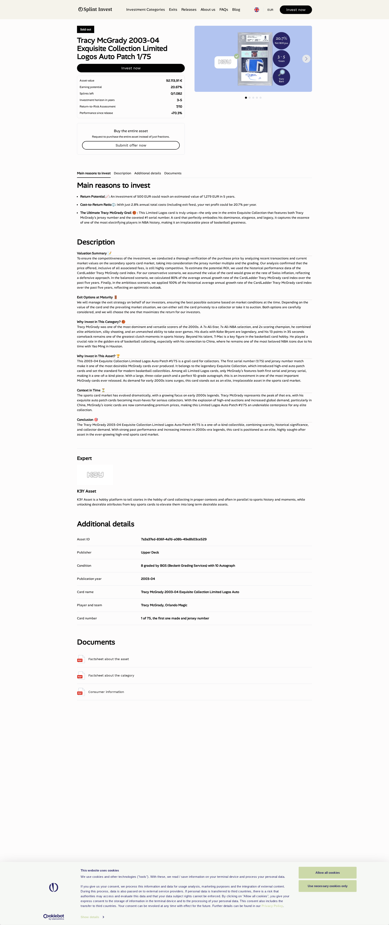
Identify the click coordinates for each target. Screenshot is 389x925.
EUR (270, 10)
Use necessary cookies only (328, 886)
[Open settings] (257, 10)
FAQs (223, 9)
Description (122, 173)
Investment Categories (145, 9)
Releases (189, 9)
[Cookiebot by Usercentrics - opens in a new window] (54, 917)
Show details (90, 917)
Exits (173, 9)
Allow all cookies (327, 872)
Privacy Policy (272, 906)
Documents (173, 173)
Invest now (296, 9)
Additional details (147, 173)
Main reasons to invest (94, 173)
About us (208, 9)
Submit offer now (130, 145)
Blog (236, 9)
